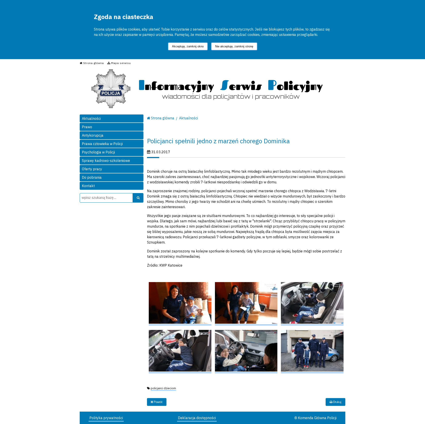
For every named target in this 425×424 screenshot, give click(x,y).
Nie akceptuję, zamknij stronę (234, 46)
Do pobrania (92, 177)
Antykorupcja (92, 135)
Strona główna (162, 118)
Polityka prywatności (106, 418)
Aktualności (91, 118)
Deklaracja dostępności (197, 418)
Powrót (157, 402)
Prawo (87, 127)
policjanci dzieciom (163, 388)
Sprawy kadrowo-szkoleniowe (106, 160)
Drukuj (336, 402)
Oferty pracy (92, 169)
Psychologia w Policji (98, 152)
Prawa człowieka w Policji (102, 143)
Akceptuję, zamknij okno (188, 46)
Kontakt (88, 186)
